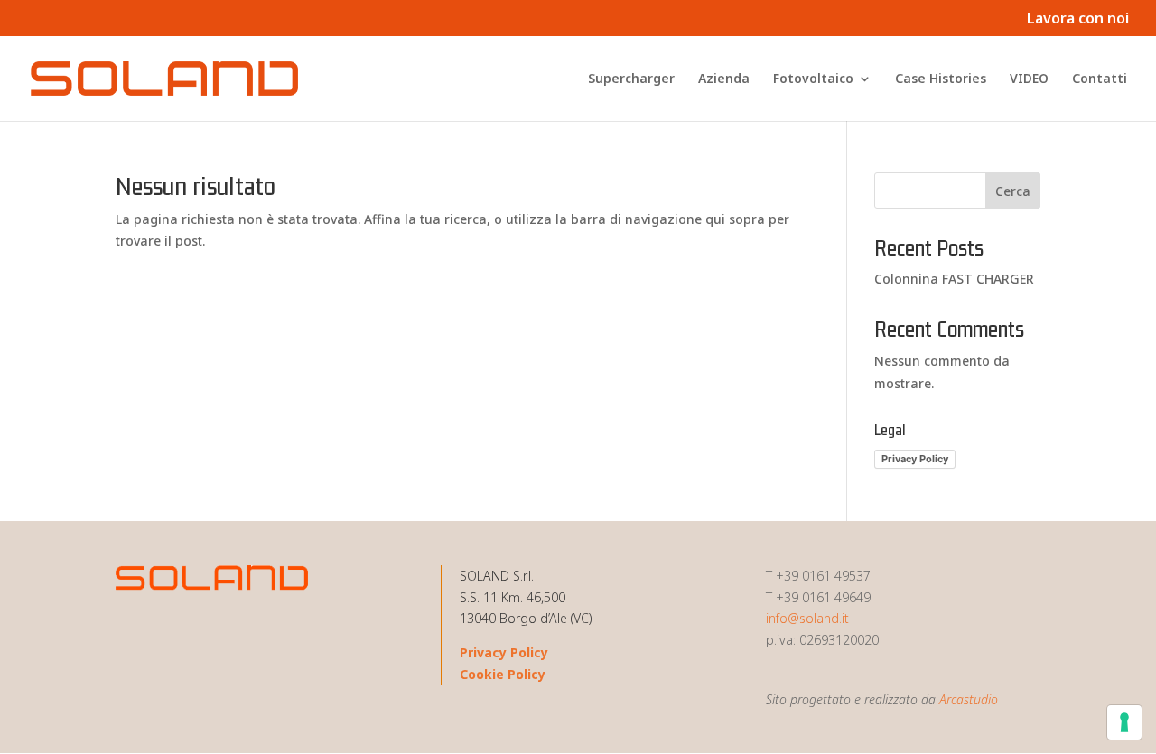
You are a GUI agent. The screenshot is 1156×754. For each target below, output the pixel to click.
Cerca (1012, 191)
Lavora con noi (1078, 19)
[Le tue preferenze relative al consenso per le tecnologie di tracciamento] (1124, 722)
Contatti (1099, 79)
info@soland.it (807, 618)
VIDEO (1029, 79)
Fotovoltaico (813, 79)
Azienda (724, 79)
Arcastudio (968, 699)
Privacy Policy (914, 458)
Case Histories (940, 79)
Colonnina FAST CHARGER (954, 278)
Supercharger (631, 79)
